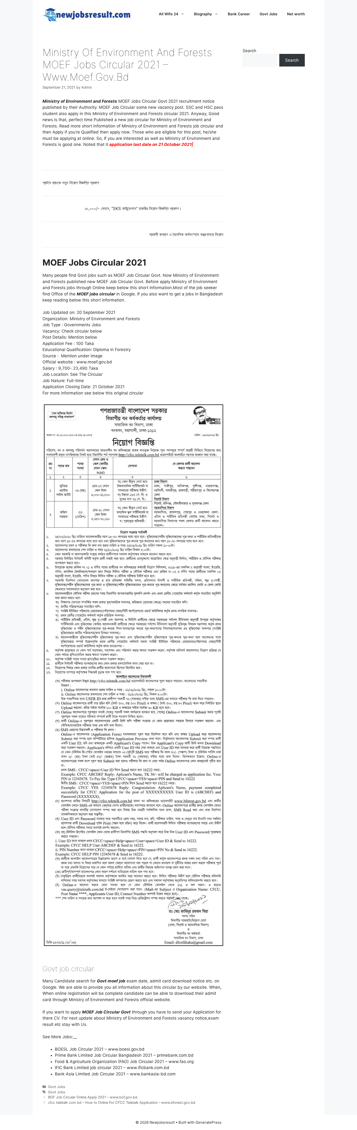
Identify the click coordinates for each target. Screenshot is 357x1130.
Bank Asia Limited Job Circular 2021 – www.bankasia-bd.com (115, 1073)
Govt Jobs (268, 14)
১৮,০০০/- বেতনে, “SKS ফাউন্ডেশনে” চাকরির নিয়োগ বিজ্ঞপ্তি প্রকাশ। (133, 208)
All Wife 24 (168, 14)
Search (249, 50)
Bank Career (239, 14)
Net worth (296, 14)
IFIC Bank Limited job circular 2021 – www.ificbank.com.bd (112, 1067)
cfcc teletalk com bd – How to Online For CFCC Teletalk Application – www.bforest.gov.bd (121, 1102)
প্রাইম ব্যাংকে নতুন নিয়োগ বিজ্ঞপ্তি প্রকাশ (70, 182)
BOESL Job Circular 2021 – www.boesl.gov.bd (99, 1049)
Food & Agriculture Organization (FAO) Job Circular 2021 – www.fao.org (124, 1061)
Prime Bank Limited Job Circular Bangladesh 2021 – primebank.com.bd (124, 1055)
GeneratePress (208, 1122)
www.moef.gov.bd (94, 362)
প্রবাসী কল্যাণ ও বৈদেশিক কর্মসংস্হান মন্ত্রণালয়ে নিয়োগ (186, 234)
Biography (203, 14)
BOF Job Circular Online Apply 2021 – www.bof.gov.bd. (93, 1097)
